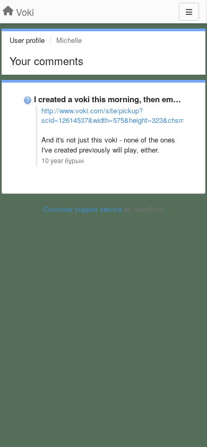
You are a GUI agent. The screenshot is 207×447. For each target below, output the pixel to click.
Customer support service (82, 209)
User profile (27, 40)
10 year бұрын (62, 160)
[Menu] (189, 12)
